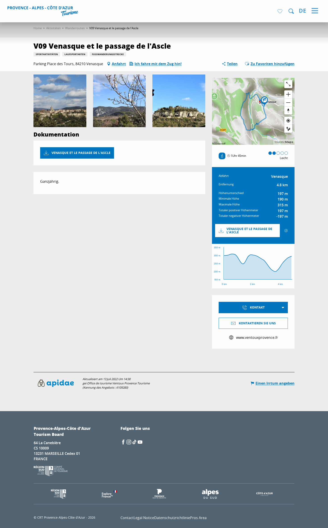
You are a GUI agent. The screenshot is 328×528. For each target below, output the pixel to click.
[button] (291, 11)
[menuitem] (43, 11)
